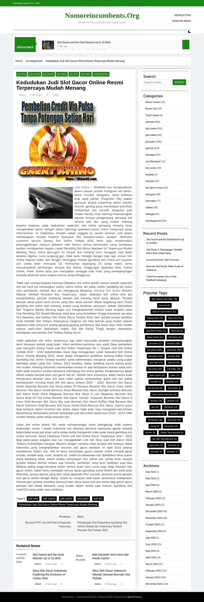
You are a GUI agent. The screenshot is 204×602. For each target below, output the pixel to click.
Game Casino (155, 337)
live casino (151, 168)
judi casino (34, 74)
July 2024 (151, 471)
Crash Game (152, 115)
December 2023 (154, 511)
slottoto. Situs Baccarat (171, 432)
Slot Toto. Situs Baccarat (164, 439)
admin (22, 94)
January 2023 (153, 577)
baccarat (164, 305)
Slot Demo (170, 407)
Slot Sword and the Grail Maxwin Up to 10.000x (84, 42)
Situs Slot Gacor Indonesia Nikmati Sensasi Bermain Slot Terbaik (111, 574)
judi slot (74, 74)
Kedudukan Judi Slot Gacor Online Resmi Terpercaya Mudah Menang (57, 504)
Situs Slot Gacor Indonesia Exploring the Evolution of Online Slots (50, 574)
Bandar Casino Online (164, 312)
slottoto (149, 207)
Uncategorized (101, 74)
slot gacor (151, 194)
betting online (155, 318)
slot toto (150, 432)
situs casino (174, 388)
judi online (48, 74)
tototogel (150, 214)
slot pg (154, 426)
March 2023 (152, 564)
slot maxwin (155, 420)
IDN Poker (175, 337)
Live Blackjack (153, 161)
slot (155, 407)
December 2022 (154, 583)
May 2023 (151, 551)
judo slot (173, 363)
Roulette (150, 174)
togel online (156, 445)
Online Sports (157, 375)
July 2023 (151, 537)
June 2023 (151, 544)
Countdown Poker (156, 331)
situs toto (156, 401)
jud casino (155, 343)
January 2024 (153, 504)
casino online (173, 324)
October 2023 (153, 524)
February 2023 (153, 570)
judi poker (62, 74)
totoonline (174, 445)
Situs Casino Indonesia (164, 394)
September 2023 (154, 531)
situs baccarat (155, 388)
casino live (154, 324)
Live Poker (174, 369)
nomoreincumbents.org (102, 15)
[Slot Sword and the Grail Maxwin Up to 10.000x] (48, 46)
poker (175, 375)
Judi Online (81, 187)
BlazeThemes (134, 596)
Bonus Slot (151, 108)
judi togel (86, 74)
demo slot (177, 331)
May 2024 (151, 478)
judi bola (21, 74)
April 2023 (151, 557)
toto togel (156, 452)
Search (179, 82)
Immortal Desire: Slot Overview (162, 259)
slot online (151, 200)
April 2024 (151, 485)
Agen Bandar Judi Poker (164, 299)
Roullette (172, 382)
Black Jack (175, 318)
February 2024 (153, 498)
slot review (171, 426)
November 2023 (154, 518)
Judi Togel (156, 363)
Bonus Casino (153, 102)
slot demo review (154, 187)
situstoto (150, 181)
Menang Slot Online (107, 290)
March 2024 (152, 491)
